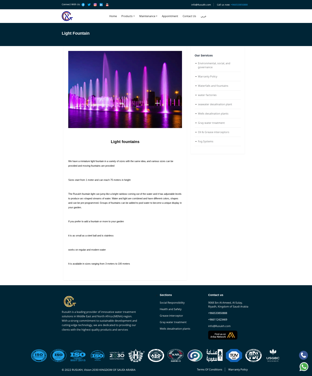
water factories (207, 95)
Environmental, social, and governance (214, 65)
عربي (204, 16)
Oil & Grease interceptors (213, 132)
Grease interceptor (171, 315)
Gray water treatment (211, 123)
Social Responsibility (172, 302)
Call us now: (232, 4)
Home (113, 16)
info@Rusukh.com (201, 4)
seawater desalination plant (215, 104)
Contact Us (189, 16)
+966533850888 (217, 313)
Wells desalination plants (213, 113)
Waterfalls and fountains (213, 86)
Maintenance (147, 16)
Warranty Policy (207, 76)
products (127, 16)
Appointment (170, 16)
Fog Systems (205, 141)
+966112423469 (217, 319)
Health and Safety (171, 309)
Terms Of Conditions (209, 369)
